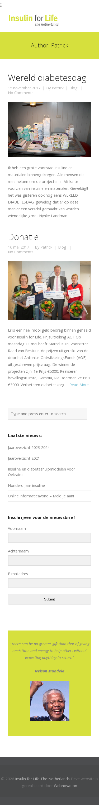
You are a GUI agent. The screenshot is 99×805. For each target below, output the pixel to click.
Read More (79, 384)
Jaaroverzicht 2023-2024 (29, 447)
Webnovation (65, 785)
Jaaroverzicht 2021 (24, 458)
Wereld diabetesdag (47, 77)
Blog (73, 88)
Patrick (58, 88)
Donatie (23, 237)
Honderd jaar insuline (26, 485)
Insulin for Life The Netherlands (42, 778)
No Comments (21, 92)
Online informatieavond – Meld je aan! (41, 495)
